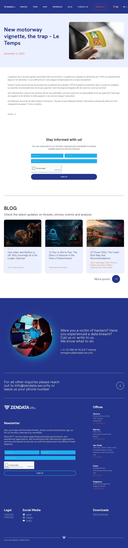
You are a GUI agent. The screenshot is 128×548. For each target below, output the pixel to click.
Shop (45, 7)
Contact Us (83, 7)
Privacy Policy (9, 514)
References (57, 7)
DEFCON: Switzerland (100, 514)
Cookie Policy (9, 517)
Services (23, 7)
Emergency (100, 7)
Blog (70, 7)
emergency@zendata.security (76, 352)
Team (35, 7)
